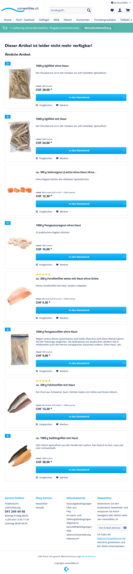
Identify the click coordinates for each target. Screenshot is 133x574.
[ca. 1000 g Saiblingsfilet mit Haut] (20, 455)
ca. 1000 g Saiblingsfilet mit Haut (57, 438)
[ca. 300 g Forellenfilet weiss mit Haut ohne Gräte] (20, 296)
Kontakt (40, 507)
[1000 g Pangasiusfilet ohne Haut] (20, 349)
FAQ (68, 511)
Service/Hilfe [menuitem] (120, 2)
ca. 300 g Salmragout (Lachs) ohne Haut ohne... (66, 172)
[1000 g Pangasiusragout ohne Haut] (20, 243)
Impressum (72, 538)
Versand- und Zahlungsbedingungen (78, 517)
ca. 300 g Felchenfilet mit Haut (55, 385)
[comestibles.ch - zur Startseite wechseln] (20, 11)
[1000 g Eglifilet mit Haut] (20, 136)
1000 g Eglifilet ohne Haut (52, 66)
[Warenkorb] (128, 10)
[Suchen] (88, 10)
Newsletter (42, 503)
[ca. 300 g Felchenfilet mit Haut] (20, 402)
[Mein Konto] (120, 10)
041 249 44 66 (15, 511)
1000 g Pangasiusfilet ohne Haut (56, 331)
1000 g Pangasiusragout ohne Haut (58, 225)
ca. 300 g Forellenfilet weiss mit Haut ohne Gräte (67, 278)
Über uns (71, 507)
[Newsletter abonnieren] (125, 527)
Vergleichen (45, 105)
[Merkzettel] (112, 10)
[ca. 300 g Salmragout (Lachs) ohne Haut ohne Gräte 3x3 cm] (20, 190)
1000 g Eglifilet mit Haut (51, 119)
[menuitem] (70, 10)
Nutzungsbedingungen (79, 503)
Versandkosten (89, 556)
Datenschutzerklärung (78, 534)
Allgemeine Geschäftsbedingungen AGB (79, 526)
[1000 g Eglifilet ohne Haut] (20, 83)
